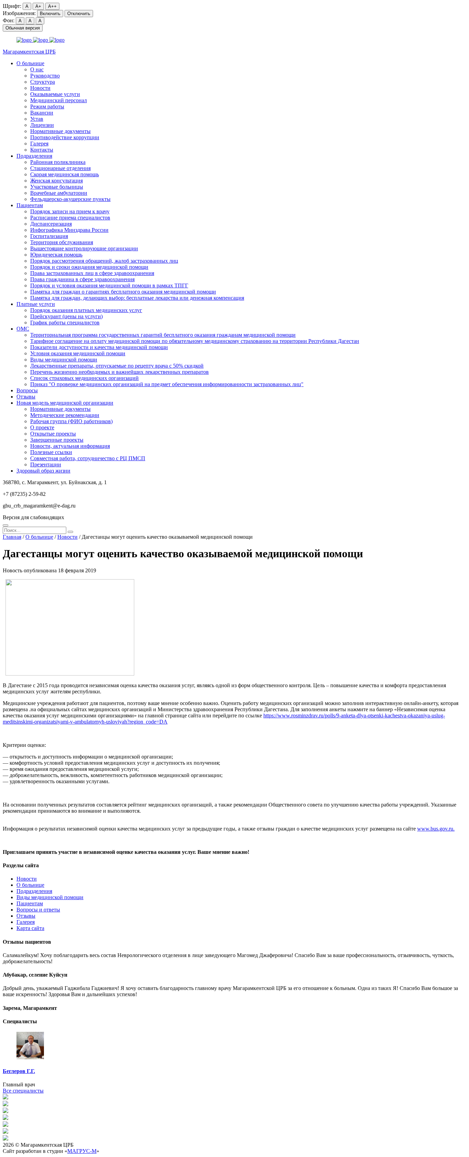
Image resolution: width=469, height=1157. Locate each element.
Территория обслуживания (61, 242)
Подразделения (34, 156)
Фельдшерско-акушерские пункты (70, 199)
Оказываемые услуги (55, 94)
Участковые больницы (56, 187)
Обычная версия (22, 28)
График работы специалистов (65, 322)
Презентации (45, 464)
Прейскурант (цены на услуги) (66, 316)
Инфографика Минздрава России (69, 230)
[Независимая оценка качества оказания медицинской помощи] (5, 1097)
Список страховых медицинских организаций (84, 378)
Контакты (41, 150)
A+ (38, 6)
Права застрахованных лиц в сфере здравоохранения (92, 273)
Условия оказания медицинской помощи (77, 353)
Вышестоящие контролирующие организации (84, 248)
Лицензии (42, 125)
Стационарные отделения (60, 168)
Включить (50, 13)
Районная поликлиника (57, 162)
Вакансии (41, 113)
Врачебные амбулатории (58, 193)
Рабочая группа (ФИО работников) (71, 421)
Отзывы (25, 396)
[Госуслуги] (5, 1132)
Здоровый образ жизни (43, 471)
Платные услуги (35, 304)
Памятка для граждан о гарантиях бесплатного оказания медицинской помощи (123, 292)
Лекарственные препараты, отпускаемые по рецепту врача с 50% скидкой (117, 366)
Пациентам (29, 205)
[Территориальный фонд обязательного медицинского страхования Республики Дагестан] (5, 1125)
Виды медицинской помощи (63, 359)
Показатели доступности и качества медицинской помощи (99, 347)
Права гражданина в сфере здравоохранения (82, 279)
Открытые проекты (53, 434)
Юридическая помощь (56, 255)
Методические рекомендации (64, 415)
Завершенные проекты (56, 440)
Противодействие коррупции (64, 137)
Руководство (45, 76)
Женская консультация (56, 180)
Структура (42, 82)
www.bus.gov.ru (435, 829)
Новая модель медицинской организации (64, 403)
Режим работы (47, 106)
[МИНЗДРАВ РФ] (5, 1118)
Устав (36, 119)
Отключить (78, 13)
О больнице (30, 63)
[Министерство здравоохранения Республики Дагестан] (5, 1111)
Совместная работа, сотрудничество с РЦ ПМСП (87, 458)
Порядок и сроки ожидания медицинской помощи (89, 267)
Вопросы (27, 390)
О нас (37, 69)
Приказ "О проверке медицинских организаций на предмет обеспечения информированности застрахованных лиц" (167, 384)
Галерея (39, 143)
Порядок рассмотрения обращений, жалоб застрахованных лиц (104, 261)
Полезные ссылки (51, 452)
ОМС (22, 329)
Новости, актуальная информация (70, 446)
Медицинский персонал (58, 100)
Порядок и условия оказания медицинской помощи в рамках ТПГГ (109, 285)
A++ (52, 6)
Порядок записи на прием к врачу (70, 211)
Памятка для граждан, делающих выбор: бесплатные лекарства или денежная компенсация (137, 298)
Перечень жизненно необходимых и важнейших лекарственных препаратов (119, 372)
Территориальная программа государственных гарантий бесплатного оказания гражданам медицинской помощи (163, 335)
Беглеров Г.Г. (19, 1071)
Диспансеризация (51, 224)
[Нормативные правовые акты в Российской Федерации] (5, 1139)
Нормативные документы (60, 131)
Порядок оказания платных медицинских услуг (86, 310)
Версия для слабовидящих (33, 517)
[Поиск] (5, 525)
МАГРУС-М (81, 1151)
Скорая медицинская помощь (64, 174)
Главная (12, 537)
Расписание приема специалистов (70, 217)
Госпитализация (49, 236)
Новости (40, 88)
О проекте (42, 427)
